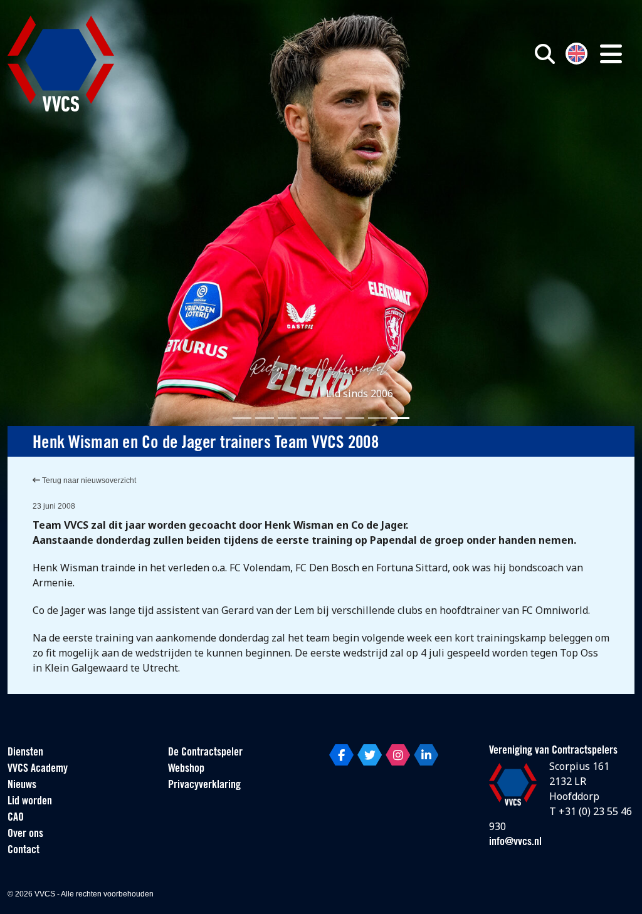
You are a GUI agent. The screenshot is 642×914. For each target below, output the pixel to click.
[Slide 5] (332, 418)
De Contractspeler (205, 753)
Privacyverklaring (204, 785)
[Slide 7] (377, 418)
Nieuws (22, 785)
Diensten (25, 753)
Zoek (457, 111)
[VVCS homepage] (61, 64)
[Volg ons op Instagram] (398, 755)
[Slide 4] (309, 418)
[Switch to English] (576, 52)
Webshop (186, 769)
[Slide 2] (264, 418)
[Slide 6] (354, 418)
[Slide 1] (242, 418)
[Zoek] (544, 54)
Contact (23, 850)
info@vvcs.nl (515, 842)
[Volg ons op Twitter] (369, 755)
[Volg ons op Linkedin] (426, 755)
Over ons (25, 834)
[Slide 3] (287, 418)
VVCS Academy (38, 769)
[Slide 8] (400, 418)
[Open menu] (610, 53)
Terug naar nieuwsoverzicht (88, 480)
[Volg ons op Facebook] (341, 755)
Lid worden (30, 802)
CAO (16, 818)
